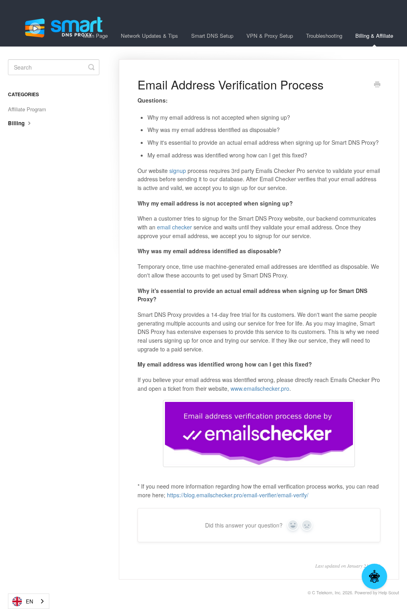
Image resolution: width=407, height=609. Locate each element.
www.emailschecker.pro (260, 388)
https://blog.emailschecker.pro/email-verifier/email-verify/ (237, 495)
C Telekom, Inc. (326, 592)
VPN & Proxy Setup (269, 35)
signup (177, 171)
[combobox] (28, 601)
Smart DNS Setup (212, 35)
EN (29, 601)
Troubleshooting (324, 35)
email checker (175, 227)
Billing (17, 123)
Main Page (95, 35)
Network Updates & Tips (149, 35)
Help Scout (388, 592)
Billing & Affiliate (374, 35)
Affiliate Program (27, 109)
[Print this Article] (377, 85)
